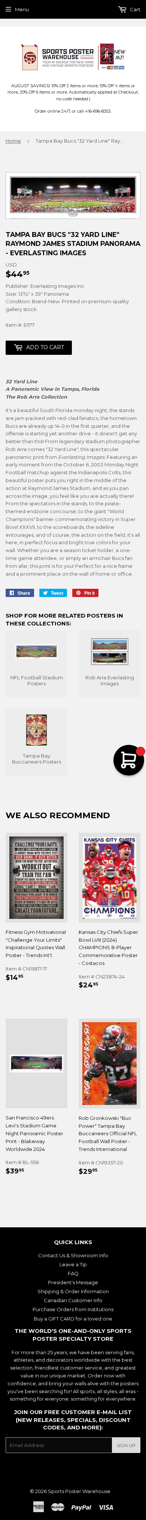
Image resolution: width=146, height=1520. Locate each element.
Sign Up (126, 1445)
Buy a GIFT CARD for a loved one (73, 1319)
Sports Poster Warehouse (79, 1491)
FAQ (73, 1273)
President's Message (73, 1282)
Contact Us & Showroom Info (73, 1255)
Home (13, 141)
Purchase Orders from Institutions (73, 1309)
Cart (134, 9)
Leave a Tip (73, 1264)
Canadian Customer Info (73, 1300)
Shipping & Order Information (73, 1291)
